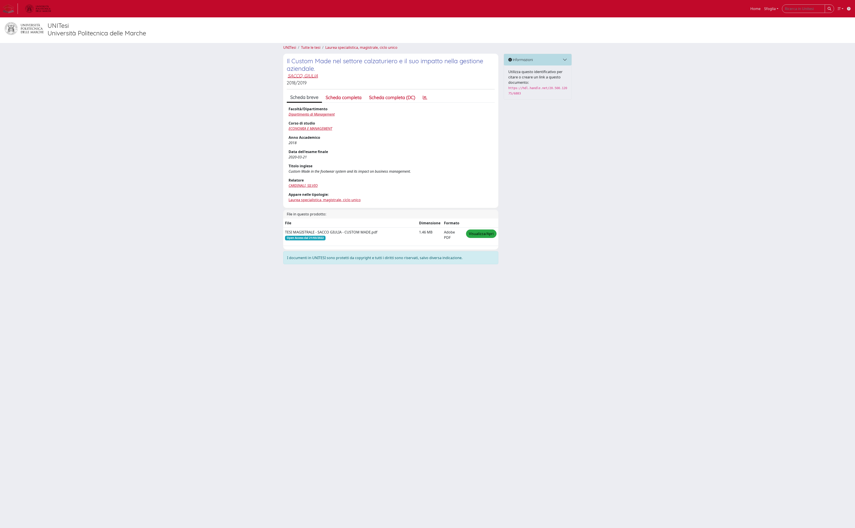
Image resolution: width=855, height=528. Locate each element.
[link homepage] (10, 8)
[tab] (425, 97)
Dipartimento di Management (312, 114)
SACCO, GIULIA (303, 75)
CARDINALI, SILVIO (303, 185)
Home (755, 8)
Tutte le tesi (310, 47)
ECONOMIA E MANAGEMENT (310, 128)
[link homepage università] (38, 8)
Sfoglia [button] (770, 8)
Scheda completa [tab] (344, 97)
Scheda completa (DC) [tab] (392, 97)
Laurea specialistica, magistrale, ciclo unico (361, 47)
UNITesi (289, 47)
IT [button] (839, 8)
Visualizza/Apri (481, 233)
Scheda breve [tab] (304, 97)
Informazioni (522, 59)
